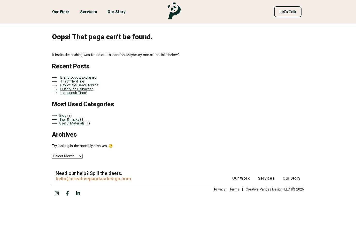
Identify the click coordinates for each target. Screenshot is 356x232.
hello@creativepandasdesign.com (93, 179)
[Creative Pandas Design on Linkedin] (78, 193)
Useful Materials (72, 123)
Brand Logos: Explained (78, 77)
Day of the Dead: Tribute (79, 85)
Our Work (61, 12)
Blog (62, 116)
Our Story (116, 12)
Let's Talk (287, 11)
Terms (234, 189)
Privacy (219, 189)
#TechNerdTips (72, 81)
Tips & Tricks (69, 119)
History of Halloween (76, 89)
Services (88, 12)
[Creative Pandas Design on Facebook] (67, 193)
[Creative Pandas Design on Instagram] (56, 193)
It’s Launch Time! (73, 93)
